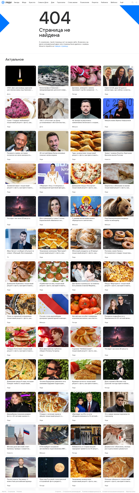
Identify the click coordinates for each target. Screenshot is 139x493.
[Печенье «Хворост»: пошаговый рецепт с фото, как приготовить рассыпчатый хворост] (118, 472)
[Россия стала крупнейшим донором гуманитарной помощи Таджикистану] (53, 309)
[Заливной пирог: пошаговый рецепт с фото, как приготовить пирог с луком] (20, 179)
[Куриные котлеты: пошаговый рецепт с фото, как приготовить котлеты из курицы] (86, 374)
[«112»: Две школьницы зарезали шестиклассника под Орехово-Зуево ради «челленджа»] (20, 81)
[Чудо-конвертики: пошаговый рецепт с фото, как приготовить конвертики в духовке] (86, 146)
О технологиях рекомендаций (71, 491)
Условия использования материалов (113, 491)
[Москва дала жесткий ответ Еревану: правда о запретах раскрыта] (20, 439)
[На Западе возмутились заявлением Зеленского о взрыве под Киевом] (86, 113)
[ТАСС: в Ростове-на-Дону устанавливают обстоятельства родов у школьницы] (53, 113)
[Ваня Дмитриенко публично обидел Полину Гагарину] (53, 342)
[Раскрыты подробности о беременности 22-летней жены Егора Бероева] (118, 309)
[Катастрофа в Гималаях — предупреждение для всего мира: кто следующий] (53, 81)
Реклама (19, 491)
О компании (11, 491)
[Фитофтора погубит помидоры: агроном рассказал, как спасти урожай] (86, 309)
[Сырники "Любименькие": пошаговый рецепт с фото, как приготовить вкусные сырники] (86, 342)
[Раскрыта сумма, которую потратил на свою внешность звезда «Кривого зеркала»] (20, 146)
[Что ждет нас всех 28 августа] (118, 342)
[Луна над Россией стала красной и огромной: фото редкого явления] (53, 472)
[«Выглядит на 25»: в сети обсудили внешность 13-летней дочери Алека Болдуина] (86, 407)
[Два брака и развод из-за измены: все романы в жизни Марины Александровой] (86, 276)
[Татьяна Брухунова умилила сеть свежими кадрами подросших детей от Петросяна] (53, 374)
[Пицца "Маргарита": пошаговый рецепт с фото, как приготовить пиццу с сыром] (118, 276)
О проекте (58, 491)
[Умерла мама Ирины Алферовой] (118, 113)
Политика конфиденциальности (91, 491)
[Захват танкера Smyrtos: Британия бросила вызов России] (118, 146)
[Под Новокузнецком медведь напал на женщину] (118, 211)
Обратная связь (130, 491)
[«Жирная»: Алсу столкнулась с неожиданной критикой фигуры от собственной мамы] (53, 179)
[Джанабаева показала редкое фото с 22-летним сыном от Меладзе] (20, 407)
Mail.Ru (4, 491)
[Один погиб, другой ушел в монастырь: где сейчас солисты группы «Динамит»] (118, 81)
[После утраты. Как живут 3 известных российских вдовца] (20, 472)
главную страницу (61, 46)
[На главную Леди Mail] (7, 2)
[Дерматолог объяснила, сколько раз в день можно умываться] (118, 439)
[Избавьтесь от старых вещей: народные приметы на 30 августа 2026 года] (86, 439)
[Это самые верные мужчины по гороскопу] (118, 407)
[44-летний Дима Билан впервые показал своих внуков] (53, 146)
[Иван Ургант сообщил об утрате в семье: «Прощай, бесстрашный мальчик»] (20, 244)
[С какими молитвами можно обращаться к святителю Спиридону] (86, 211)
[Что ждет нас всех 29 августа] (20, 211)
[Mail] (3, 2)
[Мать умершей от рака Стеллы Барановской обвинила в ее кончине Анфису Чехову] (53, 211)
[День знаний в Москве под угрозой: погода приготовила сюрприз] (118, 374)
